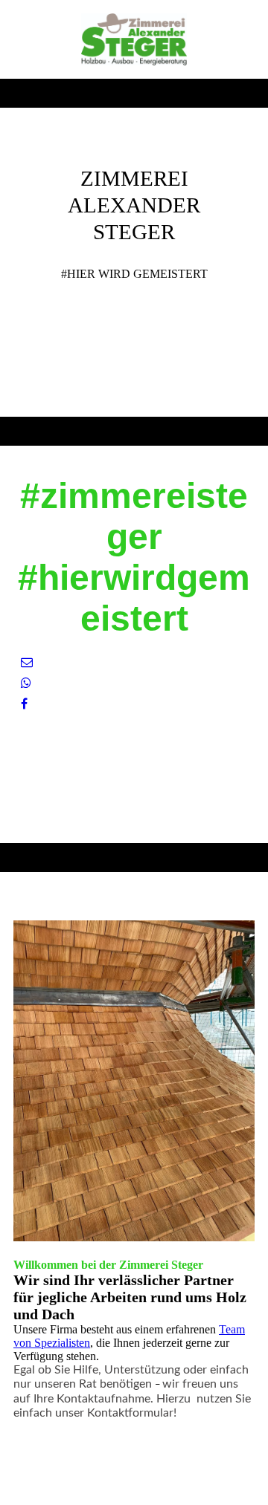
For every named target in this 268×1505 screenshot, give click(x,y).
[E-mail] (27, 662)
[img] (134, 39)
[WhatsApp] (26, 683)
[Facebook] (24, 704)
